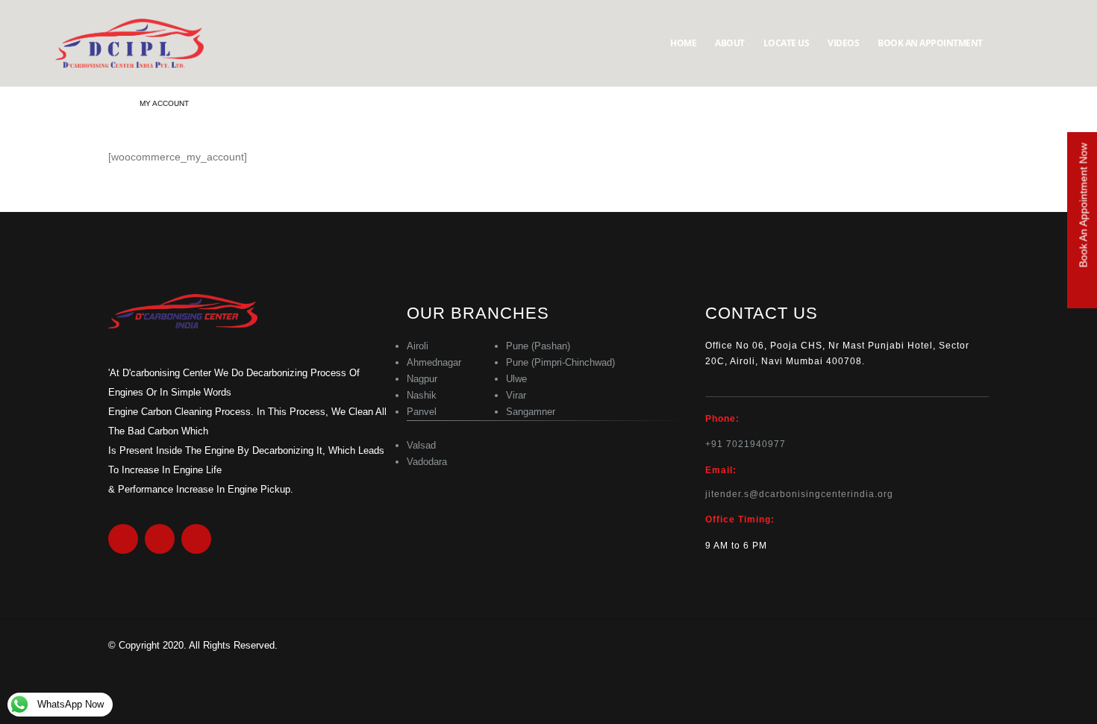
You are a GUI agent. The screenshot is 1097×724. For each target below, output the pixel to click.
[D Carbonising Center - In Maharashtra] (129, 43)
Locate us (786, 43)
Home (683, 43)
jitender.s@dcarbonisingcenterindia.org (799, 494)
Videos (843, 43)
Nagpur (422, 378)
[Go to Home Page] (113, 104)
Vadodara (427, 461)
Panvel (422, 411)
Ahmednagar (434, 362)
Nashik (422, 395)
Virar (516, 395)
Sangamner (530, 411)
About (730, 43)
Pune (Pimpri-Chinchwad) (560, 362)
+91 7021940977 (745, 444)
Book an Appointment (930, 43)
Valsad (421, 445)
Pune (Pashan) (538, 346)
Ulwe (516, 378)
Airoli (417, 346)
